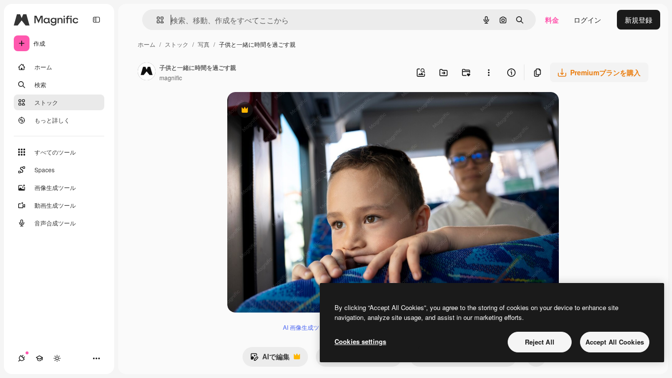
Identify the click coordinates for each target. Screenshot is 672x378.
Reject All (539, 341)
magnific (170, 77)
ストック (176, 44)
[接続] (22, 358)
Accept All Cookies (614, 341)
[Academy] (39, 358)
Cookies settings (360, 341)
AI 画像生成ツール (307, 327)
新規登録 (638, 20)
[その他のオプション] (488, 72)
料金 (552, 20)
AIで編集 (270, 358)
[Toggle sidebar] (96, 20)
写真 (204, 44)
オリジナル (294, 111)
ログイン (587, 20)
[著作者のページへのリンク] (146, 72)
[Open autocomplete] (156, 20)
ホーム (146, 44)
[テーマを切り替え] (57, 358)
